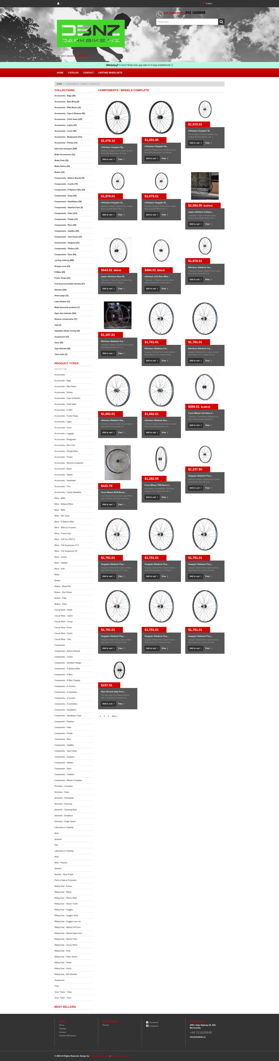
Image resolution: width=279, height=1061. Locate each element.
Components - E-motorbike (65, 692)
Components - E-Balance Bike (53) (69, 190)
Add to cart (107, 159)
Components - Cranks (63, 657)
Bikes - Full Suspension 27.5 (66, 545)
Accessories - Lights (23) (65, 125)
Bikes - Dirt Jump (61, 516)
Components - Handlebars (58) (68, 201)
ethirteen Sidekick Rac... (113, 420)
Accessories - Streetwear (65, 480)
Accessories (59, 375)
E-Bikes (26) (59, 272)
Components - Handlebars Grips (67, 716)
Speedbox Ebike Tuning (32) (67, 331)
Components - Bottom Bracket (67, 651)
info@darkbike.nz (198, 1037)
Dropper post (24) (62, 266)
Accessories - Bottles (63, 392)
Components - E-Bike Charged (67, 680)
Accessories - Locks (63, 428)
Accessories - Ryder (63, 469)
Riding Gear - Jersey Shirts (65, 945)
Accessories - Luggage (64, 433)
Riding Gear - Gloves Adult (65, 898)
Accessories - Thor (62, 486)
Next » (114, 716)
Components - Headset (64, 721)
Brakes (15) (59, 172)
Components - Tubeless (64, 774)
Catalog (73, 72)
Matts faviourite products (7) (67, 307)
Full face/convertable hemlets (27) (69, 284)
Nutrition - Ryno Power (63, 874)
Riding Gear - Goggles (63, 910)
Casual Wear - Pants (63, 627)
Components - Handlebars (65, 710)
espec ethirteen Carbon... (200, 212)
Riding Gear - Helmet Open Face (68, 933)
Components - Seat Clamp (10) (68, 237)
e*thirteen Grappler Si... (199, 131)
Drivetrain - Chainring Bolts (65, 810)
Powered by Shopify (120, 1056)
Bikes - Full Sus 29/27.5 (64, 539)
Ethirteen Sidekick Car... (200, 267)
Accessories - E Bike (63, 410)
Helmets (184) (60, 290)
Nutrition (57, 868)
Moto (56, 833)
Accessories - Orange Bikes (66, 451)
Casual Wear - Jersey (63, 621)
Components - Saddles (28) (66, 231)
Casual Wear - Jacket (63, 616)
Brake (56, 574)
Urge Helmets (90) (62, 348)
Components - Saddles (64, 745)
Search (106, 1025)
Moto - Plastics (60, 863)
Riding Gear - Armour (63, 886)
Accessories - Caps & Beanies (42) (69, 113)
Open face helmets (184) (65, 313)
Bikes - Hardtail (60, 563)
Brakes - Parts (60, 604)
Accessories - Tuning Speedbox (67, 492)
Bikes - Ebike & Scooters (65, 527)
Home (60, 72)
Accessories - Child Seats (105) (68, 119)
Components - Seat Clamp (65, 751)
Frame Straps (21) (62, 278)
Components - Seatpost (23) (66, 243)
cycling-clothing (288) (64, 260)
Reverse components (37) (65, 319)
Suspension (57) (61, 337)
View (120, 159)
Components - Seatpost (64, 757)
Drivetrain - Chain (61, 792)
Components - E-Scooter (64, 686)
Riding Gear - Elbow (62, 892)
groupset (58, 839)
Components (59, 645)
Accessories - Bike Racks (65, 386)
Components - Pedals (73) (66, 219)
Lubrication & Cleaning (63, 827)
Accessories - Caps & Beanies (67, 398)
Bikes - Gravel (60, 557)
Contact (88, 72)
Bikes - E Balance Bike (64, 522)
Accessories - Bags (62, 381)
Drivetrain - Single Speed (64, 821)
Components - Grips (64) (65, 196)
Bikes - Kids (59, 569)
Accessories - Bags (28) (64, 96)
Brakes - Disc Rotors (63, 592)
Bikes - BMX (59, 498)
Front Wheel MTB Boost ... (114, 492)
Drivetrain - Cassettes (63, 786)
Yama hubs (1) (60, 354)
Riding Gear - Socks (62, 968)
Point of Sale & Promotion (65, 880)
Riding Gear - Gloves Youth (65, 904)
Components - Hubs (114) (65, 213)
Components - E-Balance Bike (67, 669)
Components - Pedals (63, 733)
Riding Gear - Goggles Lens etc (67, 921)
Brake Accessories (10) (64, 154)
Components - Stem (62, 769)
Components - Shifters (63, 763)
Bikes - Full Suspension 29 (65, 551)
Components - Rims (62, 739)
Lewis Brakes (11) (62, 301)
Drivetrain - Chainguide (64, 798)
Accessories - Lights (63, 422)
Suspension (59, 980)
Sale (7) (57, 325)
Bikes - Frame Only (62, 533)
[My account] (58, 3)
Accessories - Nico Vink (64, 445)
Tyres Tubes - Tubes (63, 992)
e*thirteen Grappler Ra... (113, 147)
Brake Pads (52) (61, 160)
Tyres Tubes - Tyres (62, 998)
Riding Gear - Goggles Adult (66, 915)
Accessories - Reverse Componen (68, 463)
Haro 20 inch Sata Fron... (113, 691)
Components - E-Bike (63, 674)
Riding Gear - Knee (62, 951)
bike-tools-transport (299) (65, 149)
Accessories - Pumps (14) (65, 143)
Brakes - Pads (60, 598)
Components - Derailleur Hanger (67, 663)
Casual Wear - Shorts (63, 633)
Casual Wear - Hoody (63, 610)
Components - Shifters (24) (66, 248)
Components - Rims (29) (65, 225)
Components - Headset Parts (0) (68, 207)
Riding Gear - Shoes (62, 962)
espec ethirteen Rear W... (113, 276)
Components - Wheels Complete (68, 780)
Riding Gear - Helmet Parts (65, 939)
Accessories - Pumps (63, 457)
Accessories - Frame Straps (66, 416)
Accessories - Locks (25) (65, 131)
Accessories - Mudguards (65, 439)
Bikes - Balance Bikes (63, 504)
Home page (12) (61, 295)
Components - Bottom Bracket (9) (69, 178)
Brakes (57, 580)
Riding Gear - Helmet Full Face (67, 927)
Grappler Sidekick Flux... (200, 476)
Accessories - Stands (63, 475)
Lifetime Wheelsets (110, 72)
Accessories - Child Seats (65, 404)
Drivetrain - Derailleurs (63, 816)
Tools (56, 986)
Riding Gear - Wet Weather (65, 974)
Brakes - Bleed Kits (62, 586)
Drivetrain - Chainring (63, 804)
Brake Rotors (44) (62, 166)
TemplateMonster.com (99, 1056)
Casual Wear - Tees (62, 639)
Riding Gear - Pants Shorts (65, 957)
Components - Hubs (62, 727)
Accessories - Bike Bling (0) (66, 102)
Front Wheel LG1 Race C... (201, 413)
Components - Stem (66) (65, 254)
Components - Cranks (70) (66, 184)
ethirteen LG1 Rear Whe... (157, 276)
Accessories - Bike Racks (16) (67, 107)
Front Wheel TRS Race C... (158, 485)
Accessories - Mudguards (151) (68, 137)
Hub (56, 845)
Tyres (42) (58, 343)
